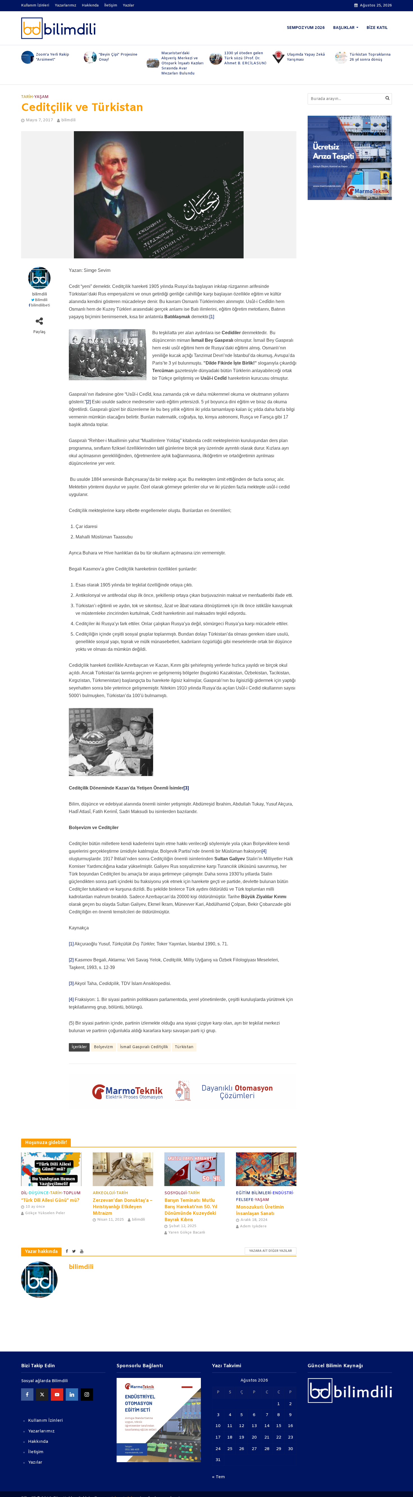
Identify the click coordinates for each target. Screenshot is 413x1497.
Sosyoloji (175, 1193)
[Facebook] (27, 1394)
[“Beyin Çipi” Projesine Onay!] (27, 57)
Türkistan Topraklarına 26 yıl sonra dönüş (307, 57)
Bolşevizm (103, 1047)
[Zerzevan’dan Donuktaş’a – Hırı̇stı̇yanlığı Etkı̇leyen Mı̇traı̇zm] (123, 1169)
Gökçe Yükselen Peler (45, 1213)
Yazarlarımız (65, 5)
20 (254, 1437)
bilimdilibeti (40, 305)
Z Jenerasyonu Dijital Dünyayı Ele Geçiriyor (369, 57)
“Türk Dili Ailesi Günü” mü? (50, 1200)
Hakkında (90, 5)
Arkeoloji (104, 1193)
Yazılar (128, 5)
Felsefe (244, 1200)
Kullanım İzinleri (35, 5)
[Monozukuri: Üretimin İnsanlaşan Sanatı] (266, 1169)
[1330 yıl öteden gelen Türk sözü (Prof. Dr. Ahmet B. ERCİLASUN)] (153, 58)
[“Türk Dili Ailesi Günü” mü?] (51, 1169)
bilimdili (68, 120)
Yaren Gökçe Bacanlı (186, 1232)
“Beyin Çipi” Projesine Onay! (55, 57)
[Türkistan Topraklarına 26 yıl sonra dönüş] (278, 57)
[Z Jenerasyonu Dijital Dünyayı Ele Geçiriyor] (341, 57)
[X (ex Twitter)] (42, 1394)
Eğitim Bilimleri (253, 1193)
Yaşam (41, 97)
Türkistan (184, 1047)
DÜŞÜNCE (39, 1193)
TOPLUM (72, 1193)
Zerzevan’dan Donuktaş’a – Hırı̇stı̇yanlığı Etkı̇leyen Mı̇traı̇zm (123, 1207)
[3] (186, 788)
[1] (211, 316)
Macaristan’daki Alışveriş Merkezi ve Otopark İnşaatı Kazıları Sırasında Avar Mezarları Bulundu (120, 63)
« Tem (218, 1477)
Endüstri (283, 1193)
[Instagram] (87, 1394)
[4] (264, 851)
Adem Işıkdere (253, 1226)
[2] (88, 401)
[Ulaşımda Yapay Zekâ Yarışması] (215, 57)
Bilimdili (41, 300)
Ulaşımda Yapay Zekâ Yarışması (243, 57)
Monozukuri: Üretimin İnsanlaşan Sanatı (260, 1210)
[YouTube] (57, 1394)
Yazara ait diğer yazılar (270, 1251)
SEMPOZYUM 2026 (306, 28)
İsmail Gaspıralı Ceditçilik (144, 1047)
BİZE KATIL (377, 28)
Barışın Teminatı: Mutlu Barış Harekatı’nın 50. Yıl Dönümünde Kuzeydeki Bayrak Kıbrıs (190, 1210)
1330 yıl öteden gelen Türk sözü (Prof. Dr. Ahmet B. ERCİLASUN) (182, 58)
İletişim (110, 5)
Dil (24, 1193)
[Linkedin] (72, 1394)
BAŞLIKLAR (344, 28)
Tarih (27, 97)
